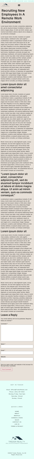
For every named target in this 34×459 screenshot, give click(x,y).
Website (3, 356)
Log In (17, 424)
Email (3, 350)
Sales (17, 420)
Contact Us (17, 422)
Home (17, 411)
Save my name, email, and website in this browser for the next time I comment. (17, 365)
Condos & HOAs (17, 417)
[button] (19, 5)
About (17, 413)
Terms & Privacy (17, 426)
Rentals (17, 415)
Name (3, 344)
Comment (4, 323)
